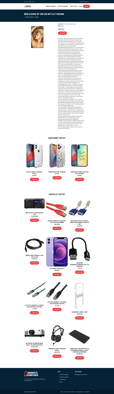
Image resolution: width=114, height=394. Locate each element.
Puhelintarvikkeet (29, 17)
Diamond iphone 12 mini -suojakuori (57, 172)
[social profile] (33, 1)
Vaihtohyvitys (73, 6)
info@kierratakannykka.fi (84, 1)
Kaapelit (37, 17)
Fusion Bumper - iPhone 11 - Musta (80, 312)
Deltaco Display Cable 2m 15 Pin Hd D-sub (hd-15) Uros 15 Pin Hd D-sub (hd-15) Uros (79, 222)
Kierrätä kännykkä (51, 6)
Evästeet (72, 391)
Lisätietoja (62, 33)
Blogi (80, 6)
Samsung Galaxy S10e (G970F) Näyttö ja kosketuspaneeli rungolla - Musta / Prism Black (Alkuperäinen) (79, 350)
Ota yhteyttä (66, 391)
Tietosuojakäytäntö (79, 391)
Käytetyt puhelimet (63, 6)
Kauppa (86, 6)
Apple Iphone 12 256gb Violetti (57, 268)
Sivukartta (87, 391)
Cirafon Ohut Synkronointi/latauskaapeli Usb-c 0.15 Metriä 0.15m (79, 264)
